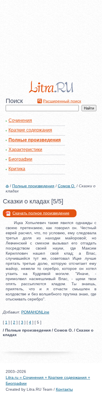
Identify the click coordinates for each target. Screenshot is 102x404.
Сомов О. (66, 186)
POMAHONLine (35, 312)
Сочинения (20, 120)
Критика (16, 168)
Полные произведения (34, 139)
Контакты (64, 389)
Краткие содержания (30, 130)
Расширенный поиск (62, 101)
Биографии (20, 159)
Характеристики (25, 149)
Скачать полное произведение (40, 213)
